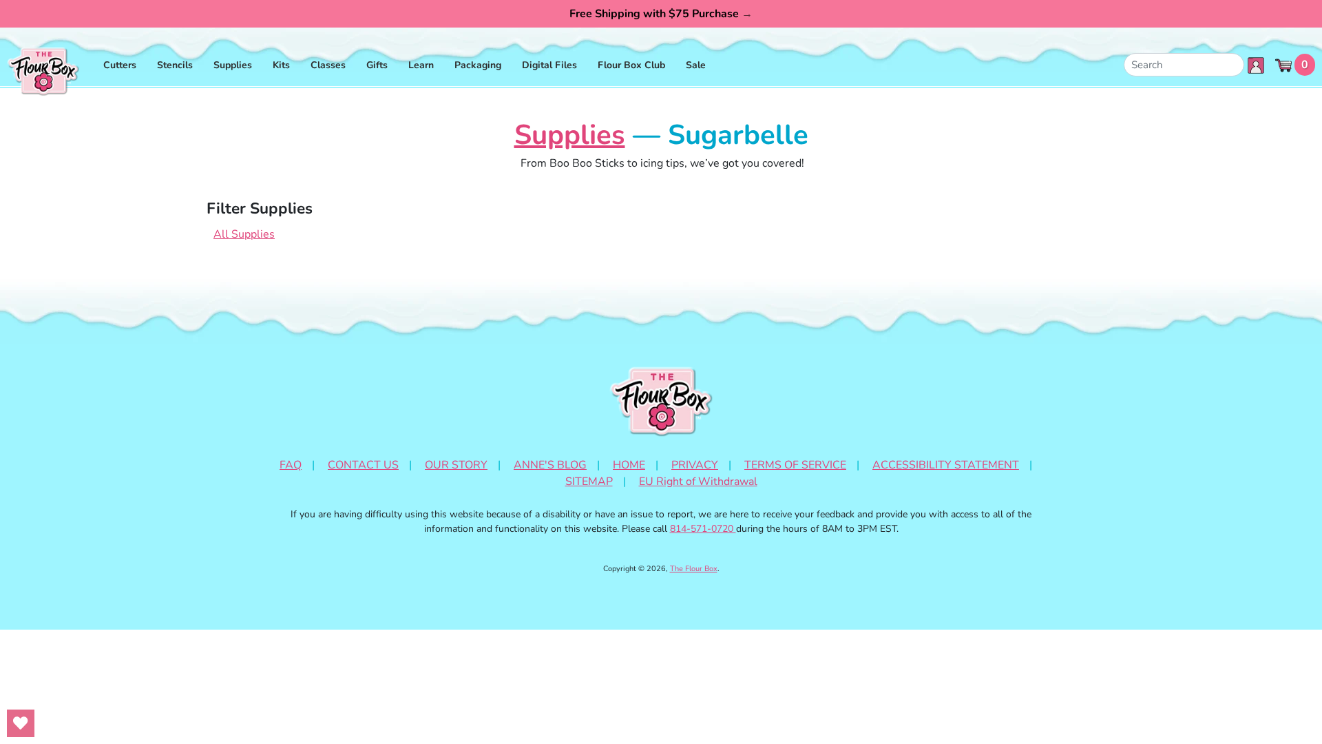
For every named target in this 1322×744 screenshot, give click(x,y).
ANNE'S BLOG (550, 465)
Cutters (119, 65)
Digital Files (549, 65)
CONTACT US (363, 465)
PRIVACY (694, 465)
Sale (696, 65)
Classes (328, 65)
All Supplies (244, 234)
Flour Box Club (631, 65)
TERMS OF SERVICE (795, 465)
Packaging (477, 65)
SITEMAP (589, 481)
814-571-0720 (703, 528)
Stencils (175, 65)
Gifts (377, 65)
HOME (629, 465)
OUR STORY (456, 465)
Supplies (232, 65)
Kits (281, 65)
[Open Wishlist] (20, 723)
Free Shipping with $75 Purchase (661, 13)
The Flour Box (693, 569)
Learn (421, 65)
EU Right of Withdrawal (698, 481)
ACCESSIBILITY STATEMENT (945, 465)
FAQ (291, 465)
